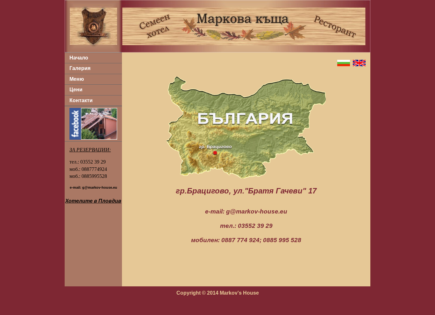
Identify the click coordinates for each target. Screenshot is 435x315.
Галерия (79, 68)
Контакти (81, 100)
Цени (75, 89)
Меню (76, 79)
